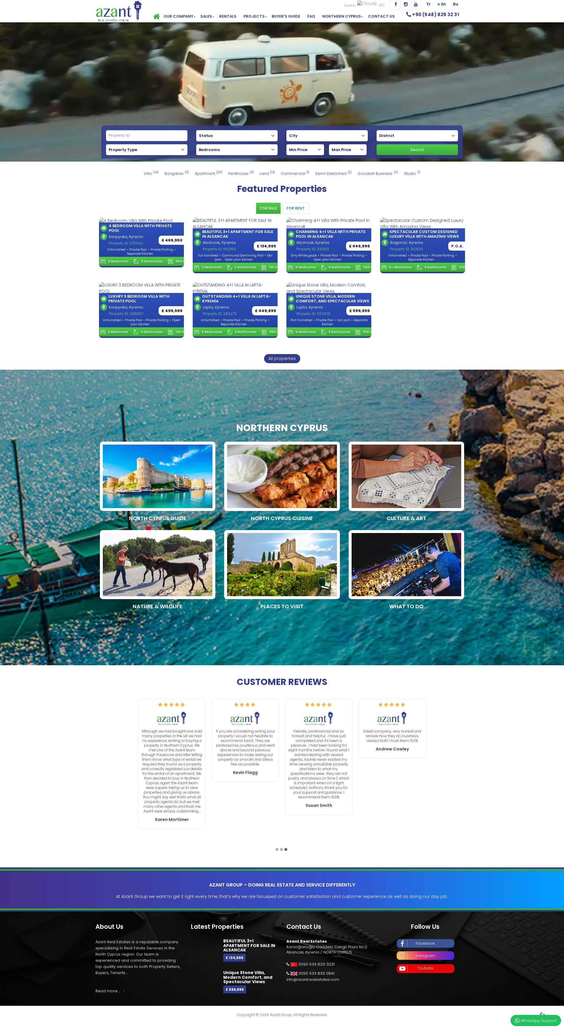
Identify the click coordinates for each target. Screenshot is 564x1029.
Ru (455, 4)
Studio (412, 173)
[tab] (268, 208)
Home (155, 16)
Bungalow (176, 173)
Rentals (227, 16)
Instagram (425, 932)
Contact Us (381, 16)
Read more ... (107, 967)
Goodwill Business (377, 173)
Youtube (425, 944)
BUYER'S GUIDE (286, 16)
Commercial (295, 173)
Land (267, 173)
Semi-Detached (333, 173)
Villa (151, 173)
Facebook (425, 920)
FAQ (311, 16)
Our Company (178, 16)
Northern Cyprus (341, 16)
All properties (282, 358)
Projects (254, 16)
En (443, 4)
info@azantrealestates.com (312, 956)
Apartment (208, 173)
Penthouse (241, 173)
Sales (206, 16)
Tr (428, 4)
